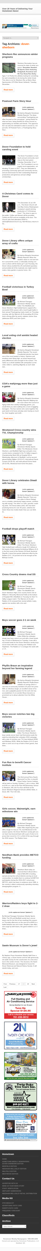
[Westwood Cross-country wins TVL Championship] (8, 444)
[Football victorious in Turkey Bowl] (8, 300)
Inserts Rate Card (10, 1208)
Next (33, 984)
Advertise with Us (10, 1183)
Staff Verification (10, 1188)
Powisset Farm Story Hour (16, 101)
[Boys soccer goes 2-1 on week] (8, 631)
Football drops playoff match (18, 528)
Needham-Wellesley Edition (14, 1169)
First (5, 984)
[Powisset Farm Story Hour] (8, 112)
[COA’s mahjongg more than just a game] (8, 397)
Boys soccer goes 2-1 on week (19, 620)
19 (28, 984)
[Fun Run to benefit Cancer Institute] (8, 776)
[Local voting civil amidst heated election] (8, 349)
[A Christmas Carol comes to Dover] (8, 207)
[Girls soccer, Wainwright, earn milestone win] (8, 822)
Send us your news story (13, 1186)
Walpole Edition (9, 1171)
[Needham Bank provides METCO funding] (8, 868)
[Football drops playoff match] (8, 540)
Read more (8, 90)
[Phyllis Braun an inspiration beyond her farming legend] (8, 679)
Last (4, 987)
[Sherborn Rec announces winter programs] (8, 68)
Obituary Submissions (11, 1191)
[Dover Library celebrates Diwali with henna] (8, 494)
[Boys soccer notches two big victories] (8, 728)
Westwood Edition (10, 1174)
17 (19, 984)
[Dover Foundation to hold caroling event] (8, 160)
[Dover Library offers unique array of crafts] (8, 254)
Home (4, 1159)
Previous (12, 984)
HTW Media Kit (8, 1203)
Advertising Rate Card (12, 1205)
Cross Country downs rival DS (19, 574)
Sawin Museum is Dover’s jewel (19, 945)
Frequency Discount (11, 1211)
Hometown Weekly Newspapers (15, 1161)
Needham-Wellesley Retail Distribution (19, 1193)
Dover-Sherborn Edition (12, 1164)
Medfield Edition (9, 1166)
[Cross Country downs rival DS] (8, 585)
